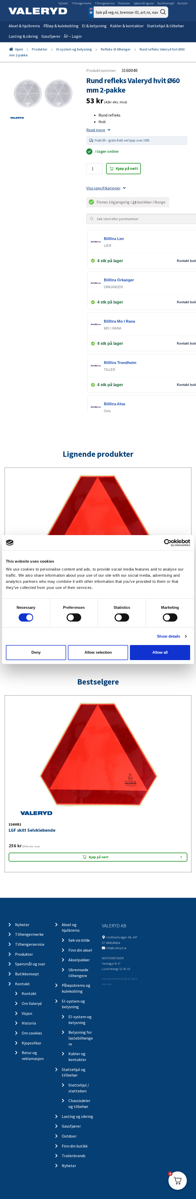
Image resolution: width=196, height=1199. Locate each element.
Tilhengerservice (105, 3)
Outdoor (69, 1136)
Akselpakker (79, 959)
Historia (29, 1023)
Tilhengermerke (81, 3)
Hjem (19, 49)
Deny (36, 652)
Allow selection (98, 652)
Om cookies (32, 1033)
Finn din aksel (80, 950)
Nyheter (63, 3)
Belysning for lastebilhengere (80, 1038)
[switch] (74, 617)
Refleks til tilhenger (116, 49)
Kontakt (182, 3)
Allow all (160, 652)
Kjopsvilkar (31, 1042)
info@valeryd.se (116, 948)
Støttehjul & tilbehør (165, 25)
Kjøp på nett (127, 168)
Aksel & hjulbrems (24, 25)
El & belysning (94, 25)
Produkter (124, 3)
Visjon (27, 1013)
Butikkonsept (165, 3)
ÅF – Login (73, 36)
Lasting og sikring (77, 1116)
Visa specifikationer (103, 188)
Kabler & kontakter (127, 25)
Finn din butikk (75, 1145)
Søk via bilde (79, 940)
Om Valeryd (32, 1003)
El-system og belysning (74, 49)
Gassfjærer (50, 36)
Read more (95, 129)
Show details (168, 636)
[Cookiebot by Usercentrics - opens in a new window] (167, 542)
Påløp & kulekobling (61, 25)
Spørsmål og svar (143, 3)
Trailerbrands (73, 1155)
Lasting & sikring (23, 36)
